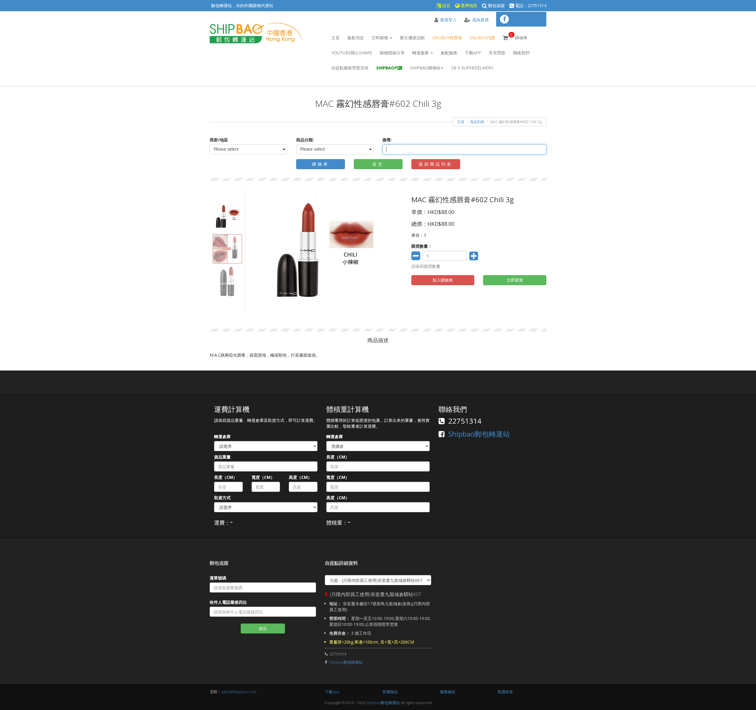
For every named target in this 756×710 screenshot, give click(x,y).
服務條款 (447, 691)
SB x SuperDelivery (472, 68)
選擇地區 (468, 5)
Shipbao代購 (389, 68)
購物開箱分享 (392, 53)
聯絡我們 (521, 53)
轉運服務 (421, 53)
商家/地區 (219, 140)
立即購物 (380, 37)
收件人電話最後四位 (228, 602)
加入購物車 (442, 280)
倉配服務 (449, 53)
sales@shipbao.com (238, 691)
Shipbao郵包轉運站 (479, 434)
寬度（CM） (263, 477)
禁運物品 (390, 691)
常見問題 (497, 53)
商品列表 (477, 121)
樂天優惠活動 (412, 37)
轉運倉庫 (222, 436)
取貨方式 (222, 497)
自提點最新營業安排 (350, 68)
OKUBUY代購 (482, 37)
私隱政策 (505, 691)
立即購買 (514, 280)
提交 (378, 164)
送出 (263, 628)
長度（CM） (225, 477)
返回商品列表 (435, 164)
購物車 (518, 36)
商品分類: (305, 140)
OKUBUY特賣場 (447, 37)
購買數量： (421, 246)
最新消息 (355, 37)
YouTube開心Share (351, 53)
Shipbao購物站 (425, 68)
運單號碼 (218, 578)
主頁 (335, 37)
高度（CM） (300, 477)
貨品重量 (222, 457)
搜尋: (387, 140)
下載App (473, 53)
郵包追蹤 (496, 5)
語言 (445, 5)
